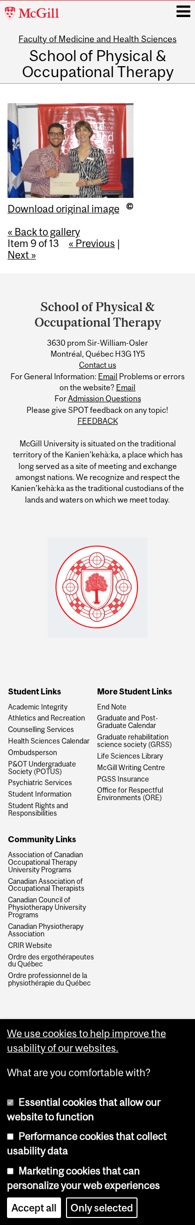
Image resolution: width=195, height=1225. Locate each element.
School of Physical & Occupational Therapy (98, 64)
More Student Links (134, 691)
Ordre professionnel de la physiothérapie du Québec (49, 979)
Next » (22, 255)
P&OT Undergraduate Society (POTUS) (42, 768)
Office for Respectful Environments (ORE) (130, 794)
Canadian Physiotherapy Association (46, 930)
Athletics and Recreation (46, 718)
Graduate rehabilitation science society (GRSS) (134, 741)
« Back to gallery (44, 231)
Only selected (101, 1207)
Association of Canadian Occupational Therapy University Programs (45, 862)
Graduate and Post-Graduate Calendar (127, 721)
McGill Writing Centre (131, 768)
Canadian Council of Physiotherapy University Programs (47, 907)
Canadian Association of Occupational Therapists (46, 885)
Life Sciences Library (130, 756)
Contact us (97, 364)
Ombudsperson (32, 753)
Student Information (40, 794)
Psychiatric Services (40, 783)
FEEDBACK (98, 420)
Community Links (42, 839)
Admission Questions (104, 398)
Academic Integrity (38, 707)
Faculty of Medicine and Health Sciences (97, 39)
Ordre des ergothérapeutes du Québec (51, 960)
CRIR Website (30, 945)
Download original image (64, 208)
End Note (111, 707)
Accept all (34, 1207)
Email (108, 376)
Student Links (34, 691)
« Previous (91, 243)
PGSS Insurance (123, 779)
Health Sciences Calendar (49, 741)
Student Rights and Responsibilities (38, 809)
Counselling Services (41, 729)
